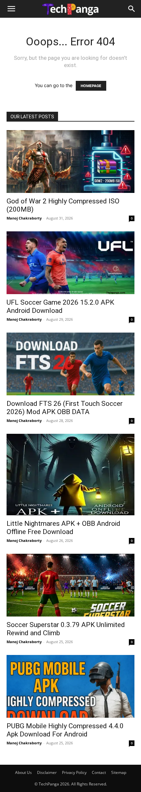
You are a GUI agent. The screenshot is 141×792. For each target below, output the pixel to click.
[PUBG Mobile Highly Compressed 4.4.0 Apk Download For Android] (70, 686)
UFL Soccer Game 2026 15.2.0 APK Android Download (60, 306)
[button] (11, 9)
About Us (23, 772)
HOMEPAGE (91, 85)
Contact (99, 772)
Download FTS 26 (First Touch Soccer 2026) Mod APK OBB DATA (65, 408)
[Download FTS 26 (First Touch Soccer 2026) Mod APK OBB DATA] (70, 364)
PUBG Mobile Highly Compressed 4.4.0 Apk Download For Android (65, 730)
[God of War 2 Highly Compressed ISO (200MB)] (70, 161)
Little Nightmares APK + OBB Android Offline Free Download (63, 528)
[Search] (132, 9)
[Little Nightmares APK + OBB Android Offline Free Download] (70, 474)
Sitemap (118, 772)
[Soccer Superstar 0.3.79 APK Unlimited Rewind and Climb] (70, 585)
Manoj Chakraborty (24, 218)
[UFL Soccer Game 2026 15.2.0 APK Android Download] (70, 262)
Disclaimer (47, 772)
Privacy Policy (74, 772)
